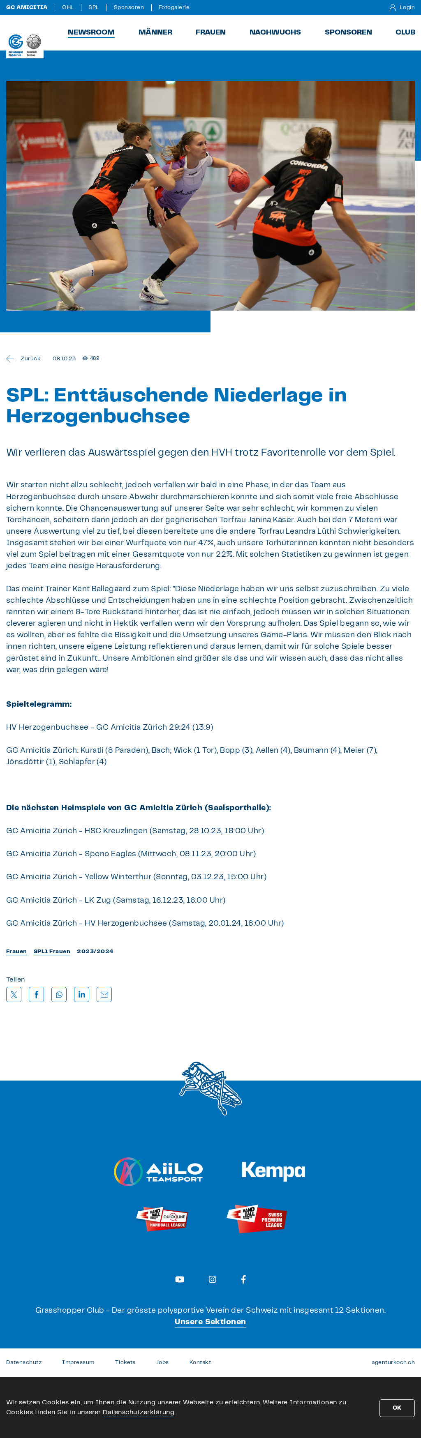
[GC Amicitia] (25, 45)
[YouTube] (180, 1279)
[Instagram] (212, 1279)
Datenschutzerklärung (138, 1412)
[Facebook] (243, 1279)
